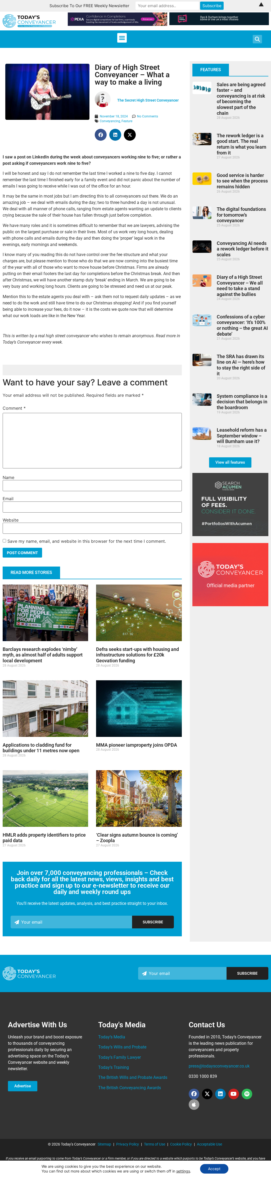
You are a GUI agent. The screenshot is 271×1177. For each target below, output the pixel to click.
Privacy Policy (127, 1144)
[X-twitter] (207, 1094)
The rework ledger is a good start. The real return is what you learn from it (241, 144)
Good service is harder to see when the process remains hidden (242, 180)
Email (8, 498)
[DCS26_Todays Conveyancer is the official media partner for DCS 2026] (230, 604)
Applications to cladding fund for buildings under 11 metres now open (41, 748)
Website (11, 520)
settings (183, 1171)
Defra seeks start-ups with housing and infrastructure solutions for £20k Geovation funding (137, 654)
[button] (122, 38)
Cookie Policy (181, 1144)
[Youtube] (233, 1094)
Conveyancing (110, 121)
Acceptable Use (209, 1144)
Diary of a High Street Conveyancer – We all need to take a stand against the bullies (240, 285)
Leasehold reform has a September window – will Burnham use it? (242, 435)
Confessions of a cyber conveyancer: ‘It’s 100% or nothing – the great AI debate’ (242, 325)
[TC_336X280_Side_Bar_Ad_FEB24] (230, 534)
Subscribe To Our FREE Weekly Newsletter (89, 5)
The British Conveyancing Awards (129, 1087)
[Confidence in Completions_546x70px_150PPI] (117, 24)
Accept (214, 1168)
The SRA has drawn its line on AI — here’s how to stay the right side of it (241, 365)
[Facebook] (194, 1094)
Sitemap (104, 1144)
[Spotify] (247, 1094)
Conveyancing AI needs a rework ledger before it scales (242, 248)
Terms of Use (154, 1144)
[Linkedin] (220, 1094)
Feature (126, 121)
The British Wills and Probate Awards (132, 1077)
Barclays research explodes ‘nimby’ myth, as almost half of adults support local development (43, 654)
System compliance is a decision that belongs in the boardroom (242, 401)
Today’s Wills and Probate (122, 1047)
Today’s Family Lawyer (119, 1057)
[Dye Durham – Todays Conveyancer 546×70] (219, 23)
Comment (14, 408)
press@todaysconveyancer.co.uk (219, 1066)
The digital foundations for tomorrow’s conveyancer (241, 214)
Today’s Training (113, 1067)
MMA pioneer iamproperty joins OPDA (136, 745)
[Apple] (194, 1104)
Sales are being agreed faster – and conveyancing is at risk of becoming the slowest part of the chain (241, 99)
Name (8, 477)
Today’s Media (111, 1036)
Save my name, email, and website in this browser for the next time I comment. (86, 541)
